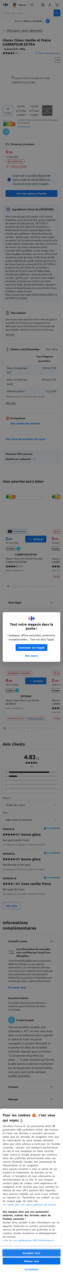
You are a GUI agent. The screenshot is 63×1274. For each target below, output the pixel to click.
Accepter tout (31, 1253)
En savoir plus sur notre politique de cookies (29, 1204)
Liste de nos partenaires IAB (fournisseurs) (28, 1240)
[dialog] (31, 1191)
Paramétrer (32, 1269)
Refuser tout (31, 1261)
